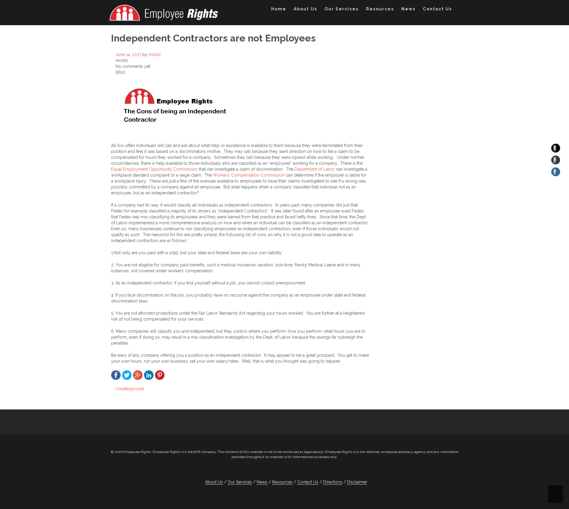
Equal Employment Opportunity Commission (155, 169)
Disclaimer (357, 482)
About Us (305, 9)
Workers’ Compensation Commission (249, 175)
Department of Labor (315, 169)
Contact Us (437, 9)
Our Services (342, 9)
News (408, 9)
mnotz (154, 54)
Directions (332, 482)
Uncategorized (130, 388)
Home (278, 9)
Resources (380, 9)
